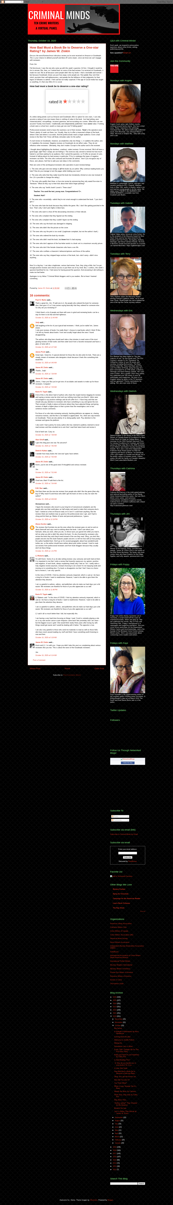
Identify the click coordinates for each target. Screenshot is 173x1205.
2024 (115, 1003)
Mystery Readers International (121, 965)
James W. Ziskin (44, 288)
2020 (115, 1016)
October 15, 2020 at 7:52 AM (46, 472)
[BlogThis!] (68, 288)
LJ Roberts (39, 556)
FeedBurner (132, 861)
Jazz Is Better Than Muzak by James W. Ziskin (125, 1112)
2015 (115, 1160)
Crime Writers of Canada (119, 931)
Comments (117, 820)
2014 (115, 1163)
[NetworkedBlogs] (128, 759)
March (117, 1137)
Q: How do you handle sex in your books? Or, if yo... (125, 1064)
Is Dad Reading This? (122, 1060)
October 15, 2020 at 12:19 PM (46, 519)
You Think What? (120, 1083)
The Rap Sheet (118, 908)
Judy (37, 322)
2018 (115, 1150)
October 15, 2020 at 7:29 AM (46, 387)
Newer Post (35, 669)
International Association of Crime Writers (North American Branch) (125, 956)
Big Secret (118, 1028)
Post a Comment (39, 660)
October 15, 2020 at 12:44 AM (46, 318)
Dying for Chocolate (120, 894)
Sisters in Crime (116, 980)
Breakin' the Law (120, 1108)
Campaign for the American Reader (126, 898)
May (117, 1130)
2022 (115, 1010)
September (119, 1117)
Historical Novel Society (119, 938)
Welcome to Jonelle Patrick (124, 1040)
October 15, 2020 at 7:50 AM (46, 457)
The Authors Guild (116, 984)
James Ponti (40, 352)
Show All (142, 911)
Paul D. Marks (40, 300)
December (119, 1019)
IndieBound (114, 952)
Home (67, 669)
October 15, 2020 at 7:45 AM (46, 446)
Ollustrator (93, 1200)
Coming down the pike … (123, 1037)
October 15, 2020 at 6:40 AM (46, 363)
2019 (115, 1147)
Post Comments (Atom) (72, 675)
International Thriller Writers (120, 961)
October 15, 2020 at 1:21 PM (46, 551)
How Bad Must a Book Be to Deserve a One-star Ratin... (125, 1072)
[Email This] (66, 288)
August (118, 1121)
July (116, 1124)
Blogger (110, 1200)
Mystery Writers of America (120, 969)
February (118, 1140)
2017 (115, 1153)
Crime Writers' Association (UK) (121, 935)
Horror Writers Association (119, 942)
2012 (115, 1169)
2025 (115, 1000)
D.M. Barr (39, 488)
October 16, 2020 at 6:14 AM (46, 655)
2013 (115, 1166)
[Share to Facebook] (73, 288)
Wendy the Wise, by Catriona (125, 1091)
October (118, 1025)
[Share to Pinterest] (75, 288)
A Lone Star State (120, 1068)
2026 (115, 997)
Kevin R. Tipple (41, 392)
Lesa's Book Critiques (121, 903)
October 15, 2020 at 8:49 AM (46, 499)
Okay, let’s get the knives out (125, 1077)
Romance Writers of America (120, 976)
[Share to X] (71, 288)
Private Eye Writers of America (121, 972)
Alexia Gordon (41, 524)
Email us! (127, 53)
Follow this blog (127, 762)
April (117, 1133)
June (117, 1127)
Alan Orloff (39, 440)
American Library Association (121, 923)
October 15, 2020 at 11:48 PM (46, 590)
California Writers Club (118, 927)
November (119, 1022)
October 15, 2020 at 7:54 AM (46, 483)
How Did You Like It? (122, 1080)
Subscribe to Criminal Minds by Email (124, 834)
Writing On (118, 1043)
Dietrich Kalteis (41, 451)
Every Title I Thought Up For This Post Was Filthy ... (126, 1050)
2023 (115, 1007)
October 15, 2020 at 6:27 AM (46, 347)
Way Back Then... (121, 1100)
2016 (115, 1157)
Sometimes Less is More (123, 1046)
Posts (115, 816)
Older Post (99, 669)
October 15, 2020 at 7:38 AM (46, 435)
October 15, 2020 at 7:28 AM (46, 374)
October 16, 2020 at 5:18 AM (46, 637)
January (118, 1143)
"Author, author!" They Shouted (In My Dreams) (125, 1104)
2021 (115, 1013)
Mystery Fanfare (119, 889)
